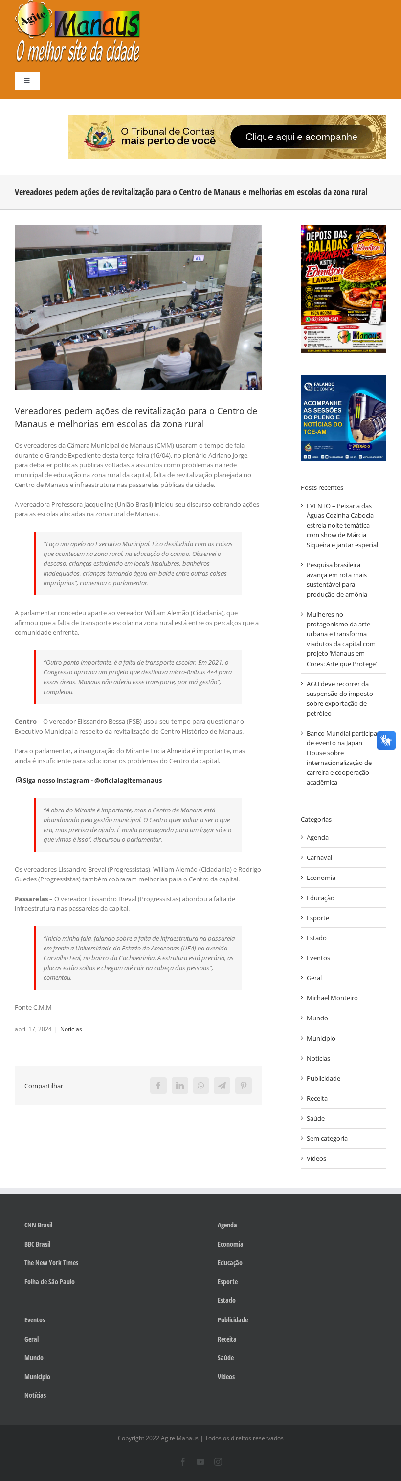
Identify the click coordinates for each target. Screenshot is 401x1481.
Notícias (71, 1029)
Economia (321, 877)
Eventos (318, 957)
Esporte (318, 917)
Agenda (318, 837)
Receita (317, 1098)
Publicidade (323, 1078)
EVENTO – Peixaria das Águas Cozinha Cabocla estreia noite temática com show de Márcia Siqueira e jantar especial (342, 525)
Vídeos (316, 1158)
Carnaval (319, 857)
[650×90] (227, 117)
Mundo (317, 1018)
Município (321, 1038)
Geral (314, 977)
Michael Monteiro (332, 998)
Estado (317, 937)
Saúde (316, 1118)
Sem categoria (327, 1138)
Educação (320, 897)
